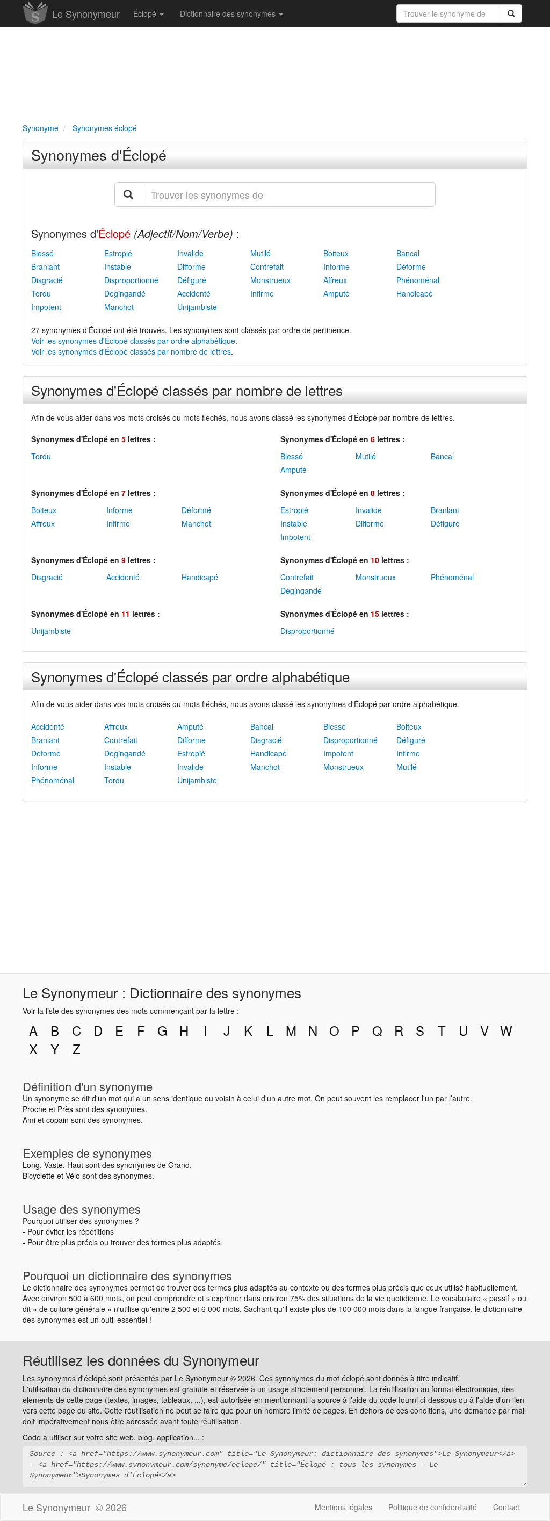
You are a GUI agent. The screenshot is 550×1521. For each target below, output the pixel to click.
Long (31, 1164)
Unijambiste (197, 306)
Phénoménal (417, 280)
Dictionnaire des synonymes (229, 13)
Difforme (191, 266)
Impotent (46, 306)
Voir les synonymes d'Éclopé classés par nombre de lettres (131, 351)
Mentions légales (343, 1507)
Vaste (53, 1164)
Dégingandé (125, 293)
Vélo (73, 1175)
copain (57, 1119)
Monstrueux (270, 280)
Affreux (335, 280)
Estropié (118, 253)
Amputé (336, 293)
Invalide (190, 253)
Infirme (262, 293)
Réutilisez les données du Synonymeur (141, 1359)
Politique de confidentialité (432, 1507)
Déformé (411, 266)
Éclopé (145, 13)
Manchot (119, 306)
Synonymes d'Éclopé (99, 154)
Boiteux (336, 253)
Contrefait (267, 266)
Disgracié (47, 280)
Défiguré (191, 280)
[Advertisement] (275, 73)
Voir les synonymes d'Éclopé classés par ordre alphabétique (133, 340)
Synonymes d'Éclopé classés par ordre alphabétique (190, 676)
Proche (35, 1109)
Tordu (41, 293)
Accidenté (194, 293)
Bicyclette (39, 1175)
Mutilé (260, 253)
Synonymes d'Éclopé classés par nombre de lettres (187, 390)
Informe (336, 266)
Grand (179, 1164)
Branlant (45, 266)
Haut (75, 1164)
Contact (506, 1507)
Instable (117, 266)
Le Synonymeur (86, 13)
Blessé (42, 253)
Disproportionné (131, 280)
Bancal (407, 253)
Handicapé (414, 293)
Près (65, 1109)
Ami (29, 1119)
